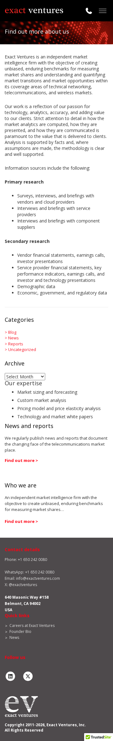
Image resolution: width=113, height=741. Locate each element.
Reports (15, 344)
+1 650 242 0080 (39, 572)
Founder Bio (20, 631)
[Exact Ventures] (34, 11)
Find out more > (21, 460)
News (13, 338)
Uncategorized (22, 349)
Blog (12, 332)
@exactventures (23, 584)
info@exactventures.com (38, 578)
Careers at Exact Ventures (32, 625)
